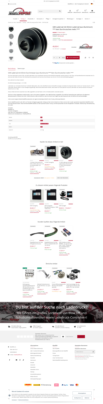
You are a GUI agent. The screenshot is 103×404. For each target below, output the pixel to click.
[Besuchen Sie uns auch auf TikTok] (31, 336)
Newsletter (33, 367)
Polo (41, 120)
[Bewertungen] (41, 160)
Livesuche (32, 365)
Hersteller (32, 358)
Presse (54, 353)
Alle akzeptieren (82, 393)
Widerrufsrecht (34, 376)
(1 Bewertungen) (61, 32)
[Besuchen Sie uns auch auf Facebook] (18, 336)
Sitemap (32, 371)
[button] (9, 1)
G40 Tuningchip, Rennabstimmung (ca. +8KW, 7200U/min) (51, 207)
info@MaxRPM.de (18, 354)
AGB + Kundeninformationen (37, 351)
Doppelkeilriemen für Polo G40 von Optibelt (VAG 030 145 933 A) (51, 244)
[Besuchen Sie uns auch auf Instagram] (28, 336)
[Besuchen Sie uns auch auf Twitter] (21, 336)
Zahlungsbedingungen (35, 379)
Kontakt (32, 362)
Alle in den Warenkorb (62, 177)
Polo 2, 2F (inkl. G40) (44, 123)
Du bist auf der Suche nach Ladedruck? (52, 307)
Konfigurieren (77, 397)
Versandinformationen (35, 374)
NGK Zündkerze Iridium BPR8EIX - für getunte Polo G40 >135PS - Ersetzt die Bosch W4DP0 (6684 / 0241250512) (65, 245)
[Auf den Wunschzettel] (89, 57)
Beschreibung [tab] (11, 68)
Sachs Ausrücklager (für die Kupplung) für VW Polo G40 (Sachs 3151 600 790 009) (73, 285)
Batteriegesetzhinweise (35, 353)
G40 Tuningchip (34, 205)
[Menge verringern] (54, 57)
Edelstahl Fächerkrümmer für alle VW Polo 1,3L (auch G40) (43, 285)
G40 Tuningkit (62, 205)
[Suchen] (60, 11)
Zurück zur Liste (12, 22)
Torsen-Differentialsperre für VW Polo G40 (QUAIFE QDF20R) (59, 285)
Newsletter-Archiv (34, 369)
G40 (41, 126)
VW (41, 117)
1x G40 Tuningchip (49, 162)
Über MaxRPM (56, 348)
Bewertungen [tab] (21, 68)
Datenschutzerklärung (23, 399)
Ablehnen (87, 397)
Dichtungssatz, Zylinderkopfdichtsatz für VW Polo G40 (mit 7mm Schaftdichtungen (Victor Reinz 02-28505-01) (29, 287)
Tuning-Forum (56, 355)
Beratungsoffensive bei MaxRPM (60, 351)
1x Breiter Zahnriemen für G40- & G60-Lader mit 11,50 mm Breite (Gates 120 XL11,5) (37, 164)
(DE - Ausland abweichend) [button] (66, 39)
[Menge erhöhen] (59, 57)
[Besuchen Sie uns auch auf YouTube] (25, 336)
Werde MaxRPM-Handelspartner (60, 360)
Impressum (14, 399)
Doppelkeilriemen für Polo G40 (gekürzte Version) (36, 243)
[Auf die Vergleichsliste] (85, 57)
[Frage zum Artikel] (93, 57)
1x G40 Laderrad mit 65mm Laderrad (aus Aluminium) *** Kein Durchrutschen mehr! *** (66, 164)
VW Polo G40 (61, 36)
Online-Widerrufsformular (36, 348)
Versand (64, 48)
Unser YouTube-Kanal (58, 358)
